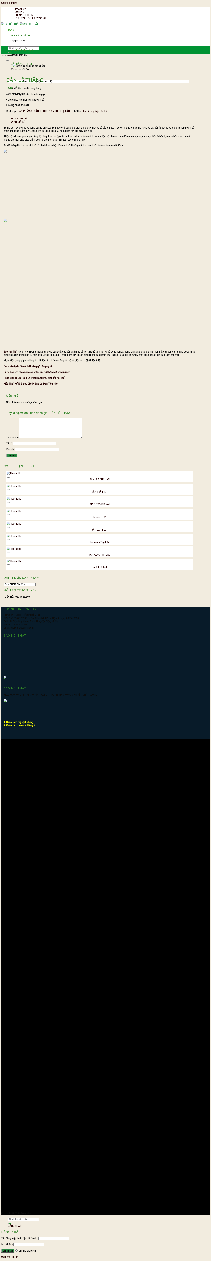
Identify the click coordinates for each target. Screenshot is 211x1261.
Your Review (12, 437)
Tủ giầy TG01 (100, 517)
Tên (9, 443)
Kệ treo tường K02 (99, 542)
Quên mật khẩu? (9, 1256)
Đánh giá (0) (17, 121)
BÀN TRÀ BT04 (100, 491)
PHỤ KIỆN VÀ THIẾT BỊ (52, 111)
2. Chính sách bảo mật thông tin (20, 725)
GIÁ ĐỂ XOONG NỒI (100, 504)
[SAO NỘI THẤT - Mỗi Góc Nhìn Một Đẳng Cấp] (19, 24)
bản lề (86, 111)
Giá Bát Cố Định (99, 567)
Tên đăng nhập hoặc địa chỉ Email (19, 1238)
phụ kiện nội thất (99, 111)
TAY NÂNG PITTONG (99, 554)
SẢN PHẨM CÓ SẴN (28, 111)
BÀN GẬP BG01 (99, 529)
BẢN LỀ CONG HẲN (100, 479)
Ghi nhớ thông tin (27, 1250)
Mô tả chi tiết (20, 118)
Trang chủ (5, 55)
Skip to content (9, 2)
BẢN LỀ (69, 111)
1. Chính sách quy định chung (18, 722)
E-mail (10, 449)
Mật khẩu (7, 1244)
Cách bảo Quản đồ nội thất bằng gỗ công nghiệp (28, 366)
